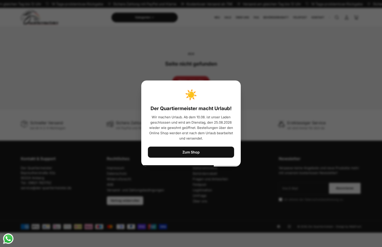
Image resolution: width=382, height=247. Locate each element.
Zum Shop (191, 152)
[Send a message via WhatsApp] (8, 239)
